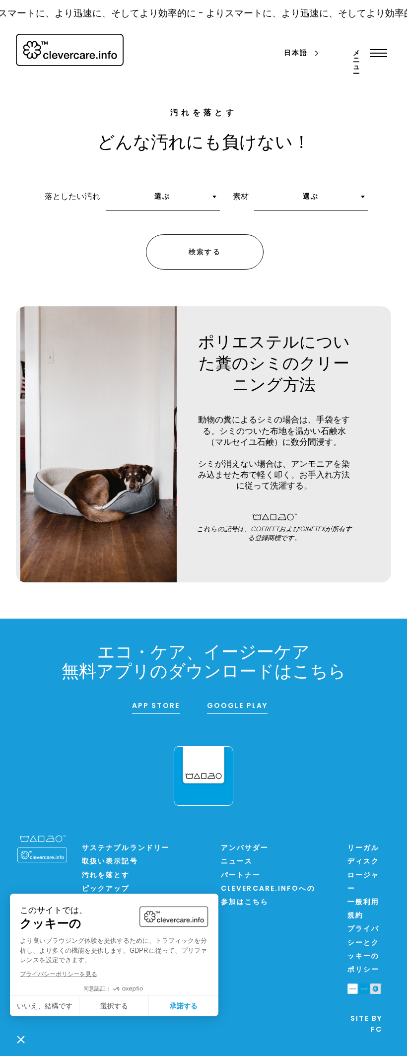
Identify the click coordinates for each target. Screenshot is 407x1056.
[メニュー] (376, 53)
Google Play (237, 706)
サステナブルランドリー (126, 848)
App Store (156, 706)
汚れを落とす (106, 875)
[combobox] (163, 200)
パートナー (241, 875)
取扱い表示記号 (110, 861)
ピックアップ (106, 889)
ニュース (237, 861)
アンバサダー (245, 848)
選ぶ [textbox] (162, 197)
